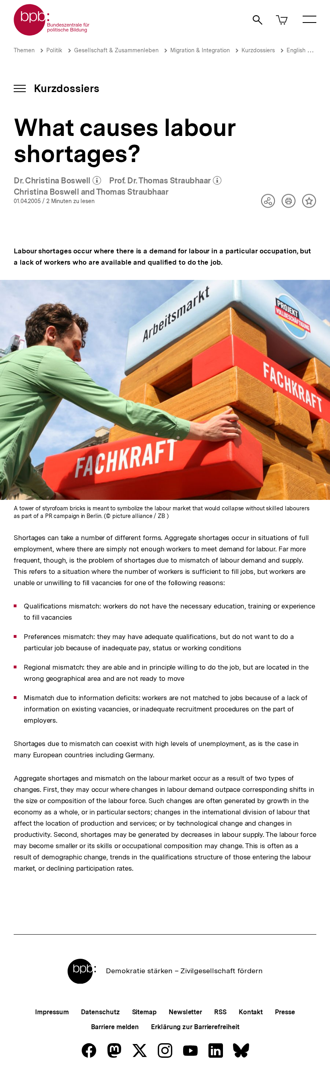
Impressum (51, 1012)
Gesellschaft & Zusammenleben (116, 50)
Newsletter (185, 1012)
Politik (54, 50)
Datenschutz (100, 1012)
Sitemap (144, 1012)
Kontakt (251, 1012)
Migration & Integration (200, 50)
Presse (285, 1012)
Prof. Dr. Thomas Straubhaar (165, 181)
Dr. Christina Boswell (57, 181)
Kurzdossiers (258, 50)
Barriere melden (115, 1027)
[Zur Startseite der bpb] (52, 33)
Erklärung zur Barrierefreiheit (195, 1027)
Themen (24, 50)
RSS (220, 1012)
